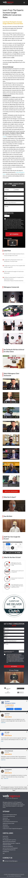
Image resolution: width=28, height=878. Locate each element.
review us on (17, 708)
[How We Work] (14, 531)
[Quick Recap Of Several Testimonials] (11, 389)
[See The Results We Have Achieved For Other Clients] (14, 368)
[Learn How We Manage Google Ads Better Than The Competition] (14, 511)
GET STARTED (14, 234)
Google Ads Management (8, 846)
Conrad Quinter (8, 769)
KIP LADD (7, 732)
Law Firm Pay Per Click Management (10, 848)
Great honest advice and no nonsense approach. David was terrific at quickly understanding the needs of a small (13, 739)
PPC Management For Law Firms (9, 839)
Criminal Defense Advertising (9, 816)
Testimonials (5, 818)
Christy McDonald (9, 750)
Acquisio (4, 136)
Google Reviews (6, 826)
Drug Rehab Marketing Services (9, 849)
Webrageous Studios (10, 703)
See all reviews (10, 708)
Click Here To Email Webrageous (10, 861)
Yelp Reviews (5, 825)
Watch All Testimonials (11, 491)
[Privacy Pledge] (12, 245)
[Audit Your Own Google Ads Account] (12, 553)
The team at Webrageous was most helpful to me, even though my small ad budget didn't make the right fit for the (13, 721)
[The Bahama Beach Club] (11, 418)
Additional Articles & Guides (8, 823)
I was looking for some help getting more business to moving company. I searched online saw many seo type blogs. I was (14, 777)
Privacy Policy (6, 838)
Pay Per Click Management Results (10, 814)
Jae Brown (7, 713)
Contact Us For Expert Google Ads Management (12, 828)
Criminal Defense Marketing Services (10, 821)
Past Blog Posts (6, 851)
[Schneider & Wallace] (11, 403)
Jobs (4, 853)
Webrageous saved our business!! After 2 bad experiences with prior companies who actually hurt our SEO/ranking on (14, 758)
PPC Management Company (7, 787)
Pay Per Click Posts (19, 787)
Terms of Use (5, 836)
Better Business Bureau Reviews (9, 841)
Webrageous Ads (6, 819)
